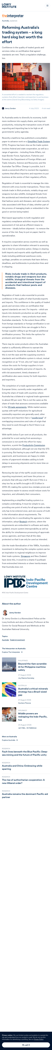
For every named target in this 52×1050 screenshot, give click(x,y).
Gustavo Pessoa (24, 703)
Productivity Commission (33, 445)
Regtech (23, 521)
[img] (3, 108)
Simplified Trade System (39, 141)
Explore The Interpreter (11, 652)
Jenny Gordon (10, 108)
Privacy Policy (38, 1039)
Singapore (25, 556)
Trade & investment (17, 640)
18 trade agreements (17, 407)
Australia (5, 21)
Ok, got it (26, 1045)
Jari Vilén (21, 728)
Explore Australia (8, 740)
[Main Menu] (47, 5)
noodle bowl (37, 417)
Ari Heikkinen (32, 728)
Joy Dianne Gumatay (26, 678)
